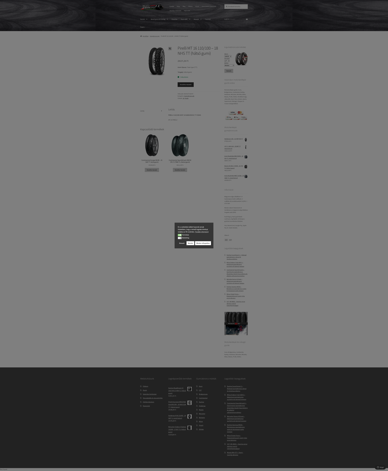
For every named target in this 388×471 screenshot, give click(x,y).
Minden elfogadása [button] (203, 243)
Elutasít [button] (182, 243)
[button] (180, 235)
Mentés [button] (190, 243)
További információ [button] (202, 232)
